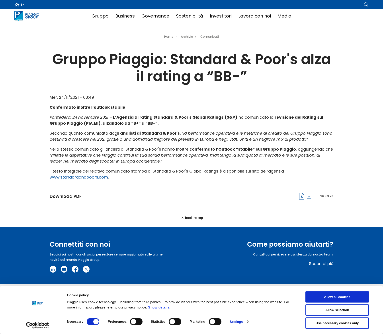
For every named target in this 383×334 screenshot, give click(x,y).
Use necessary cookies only (337, 323)
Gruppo (100, 16)
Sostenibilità (189, 16)
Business (125, 16)
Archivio (187, 36)
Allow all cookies (337, 297)
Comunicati (209, 36)
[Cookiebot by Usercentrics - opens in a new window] (37, 325)
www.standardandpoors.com (79, 177)
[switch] (136, 321)
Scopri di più (321, 263)
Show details (158, 307)
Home (169, 36)
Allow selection (337, 310)
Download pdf (180, 196)
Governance (155, 16)
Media (284, 16)
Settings (236, 322)
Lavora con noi (254, 16)
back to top (194, 218)
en (23, 4)
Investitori (221, 16)
